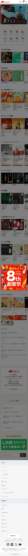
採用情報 (20, 539)
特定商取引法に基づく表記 (9, 540)
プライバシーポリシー (20, 540)
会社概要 (14, 539)
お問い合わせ (12, 535)
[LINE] (12, 544)
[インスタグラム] (8, 544)
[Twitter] (16, 544)
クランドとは (8, 539)
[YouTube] (20, 544)
